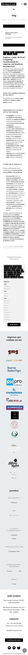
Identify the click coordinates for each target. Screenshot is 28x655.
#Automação (20, 277)
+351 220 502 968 (15, 623)
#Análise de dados (13, 277)
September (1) (7, 312)
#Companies (9, 54)
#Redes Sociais (10, 273)
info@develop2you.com (14, 630)
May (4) (6, 295)
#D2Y (5, 54)
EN (22, 4)
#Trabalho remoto (16, 271)
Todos (4, 19)
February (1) (7, 300)
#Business (15, 54)
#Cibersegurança (7, 269)
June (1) (6, 307)
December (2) (7, 288)
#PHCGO (18, 269)
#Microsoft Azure (13, 267)
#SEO (15, 273)
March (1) (6, 303)
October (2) (6, 314)
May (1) (6, 305)
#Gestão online (6, 52)
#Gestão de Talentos (8, 266)
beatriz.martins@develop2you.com (12, 247)
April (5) (6, 293)
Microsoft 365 (13, 19)
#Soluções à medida (11, 275)
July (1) (6, 310)
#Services (12, 52)
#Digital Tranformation (19, 52)
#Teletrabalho (9, 271)
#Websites (19, 273)
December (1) (7, 319)
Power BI (22, 19)
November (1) (7, 286)
